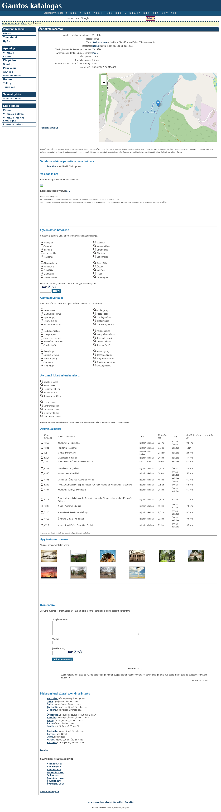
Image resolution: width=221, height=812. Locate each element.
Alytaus (8, 71)
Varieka (51, 740)
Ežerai (24, 23)
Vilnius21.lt (118, 802)
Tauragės (9, 87)
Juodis (50, 726)
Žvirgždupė (52, 715)
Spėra (50, 701)
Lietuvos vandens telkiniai (100, 802)
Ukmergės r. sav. (55, 772)
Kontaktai (129, 802)
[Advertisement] (70, 96)
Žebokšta (51, 166)
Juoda (50, 737)
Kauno (7, 56)
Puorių (50, 720)
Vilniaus (8, 52)
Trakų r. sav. (53, 775)
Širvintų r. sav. (54, 781)
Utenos (8, 79)
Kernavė (51, 734)
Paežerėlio (52, 731)
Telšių (7, 83)
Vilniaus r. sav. (54, 769)
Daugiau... (45, 750)
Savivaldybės (12, 98)
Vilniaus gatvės (13, 113)
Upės (6, 41)
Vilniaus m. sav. (54, 764)
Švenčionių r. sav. (55, 784)
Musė (95, 53)
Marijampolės (12, 75)
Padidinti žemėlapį (49, 128)
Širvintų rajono (99, 42)
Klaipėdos (10, 60)
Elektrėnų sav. (54, 767)
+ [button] (104, 77)
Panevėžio (10, 68)
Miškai (7, 110)
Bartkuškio (52, 698)
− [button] (104, 82)
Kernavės (52, 742)
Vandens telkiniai (10, 23)
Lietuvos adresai (14, 124)
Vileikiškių (52, 717)
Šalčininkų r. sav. (55, 778)
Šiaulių (7, 64)
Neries (95, 46)
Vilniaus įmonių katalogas (13, 119)
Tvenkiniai (10, 37)
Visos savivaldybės (49, 791)
